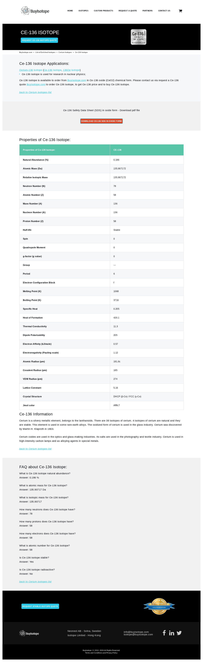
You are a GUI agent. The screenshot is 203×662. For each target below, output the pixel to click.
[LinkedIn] (172, 633)
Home (70, 11)
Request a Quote (128, 11)
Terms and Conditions (93, 653)
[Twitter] (179, 633)
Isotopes (84, 11)
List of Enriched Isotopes (45, 52)
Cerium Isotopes (65, 52)
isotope (30, 70)
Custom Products (103, 11)
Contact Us (164, 11)
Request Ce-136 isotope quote (39, 40)
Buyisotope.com (25, 52)
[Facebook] (164, 633)
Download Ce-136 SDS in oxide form (101, 121)
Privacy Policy (111, 653)
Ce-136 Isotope (81, 52)
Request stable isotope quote (40, 606)
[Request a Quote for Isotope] (180, 11)
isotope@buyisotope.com (138, 634)
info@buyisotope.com (136, 632)
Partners (148, 11)
